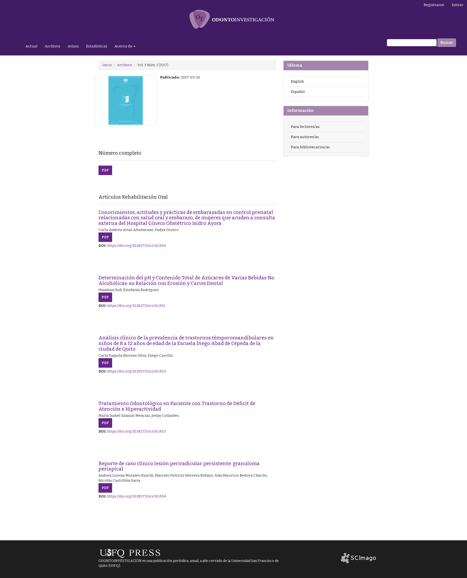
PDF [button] (105, 170)
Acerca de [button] (124, 46)
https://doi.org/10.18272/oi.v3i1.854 (136, 496)
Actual (31, 46)
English (297, 81)
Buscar (446, 42)
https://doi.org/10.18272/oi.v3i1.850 (136, 245)
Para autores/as (305, 137)
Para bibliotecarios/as (310, 147)
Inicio (107, 65)
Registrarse (434, 5)
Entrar (457, 5)
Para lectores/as (305, 126)
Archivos (52, 46)
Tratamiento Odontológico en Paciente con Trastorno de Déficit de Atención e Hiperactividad (177, 406)
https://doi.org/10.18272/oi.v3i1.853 (136, 431)
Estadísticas (96, 46)
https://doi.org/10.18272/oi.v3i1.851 (136, 305)
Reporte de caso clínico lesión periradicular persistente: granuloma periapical (179, 466)
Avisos (73, 46)
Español (298, 91)
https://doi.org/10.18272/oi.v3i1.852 (136, 371)
